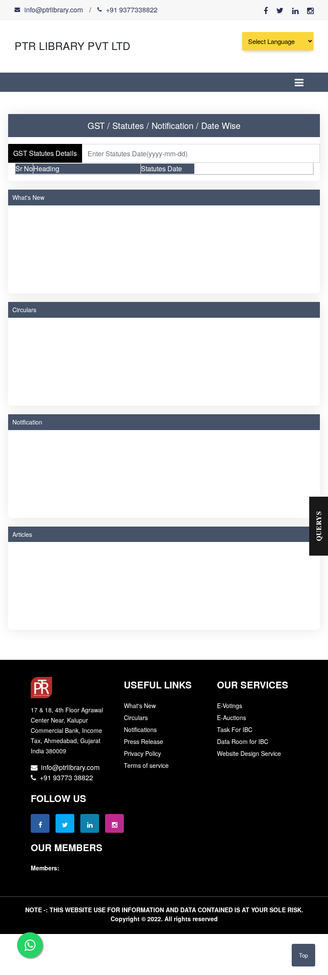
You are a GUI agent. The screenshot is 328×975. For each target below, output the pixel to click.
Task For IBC (234, 729)
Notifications (140, 729)
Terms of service (146, 765)
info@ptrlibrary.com (53, 10)
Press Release (143, 741)
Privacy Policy (142, 753)
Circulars (24, 309)
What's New (28, 197)
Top (303, 955)
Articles (22, 534)
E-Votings (229, 705)
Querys (318, 526)
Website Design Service (249, 753)
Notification (27, 422)
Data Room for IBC (242, 741)
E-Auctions (231, 717)
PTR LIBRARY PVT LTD (72, 45)
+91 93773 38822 (64, 777)
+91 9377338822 (132, 10)
